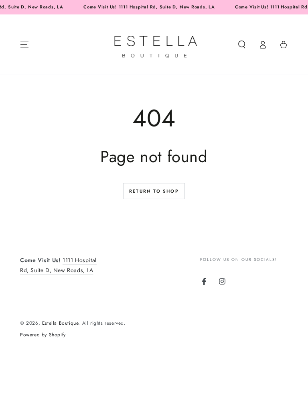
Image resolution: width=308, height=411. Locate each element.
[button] (241, 44)
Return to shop (154, 191)
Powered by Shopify (43, 335)
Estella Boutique (60, 323)
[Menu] (24, 44)
